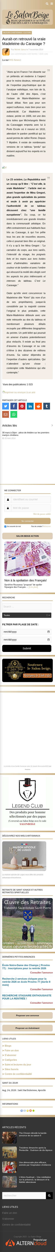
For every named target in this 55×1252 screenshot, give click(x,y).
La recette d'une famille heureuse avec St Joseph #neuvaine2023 (26, 766)
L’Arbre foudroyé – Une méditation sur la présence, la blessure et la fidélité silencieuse (35, 1179)
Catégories (11, 1060)
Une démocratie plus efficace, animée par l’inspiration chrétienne (35, 1163)
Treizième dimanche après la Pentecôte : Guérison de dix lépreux (35, 1149)
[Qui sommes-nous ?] (22, 1111)
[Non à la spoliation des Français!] (27, 575)
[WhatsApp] (13, 414)
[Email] (5, 414)
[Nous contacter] (24, 1111)
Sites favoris (11, 1069)
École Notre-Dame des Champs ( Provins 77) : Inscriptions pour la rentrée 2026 (26, 967)
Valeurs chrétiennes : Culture (17, 33)
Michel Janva (20, 49)
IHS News (14, 60)
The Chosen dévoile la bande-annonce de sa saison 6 (33, 1134)
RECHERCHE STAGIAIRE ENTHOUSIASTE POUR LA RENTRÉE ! (26, 997)
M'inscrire (47, 526)
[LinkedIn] (30, 406)
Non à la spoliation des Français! (25, 580)
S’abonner (10, 1055)
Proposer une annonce (27, 1015)
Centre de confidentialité (18, 1074)
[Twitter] (5, 406)
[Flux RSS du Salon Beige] (30, 1111)
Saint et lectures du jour (18, 1064)
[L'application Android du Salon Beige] (33, 1111)
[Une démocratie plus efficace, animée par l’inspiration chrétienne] (9, 1172)
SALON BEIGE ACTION (27, 536)
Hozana (27, 769)
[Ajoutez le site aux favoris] (27, 1111)
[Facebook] (13, 406)
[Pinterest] (22, 406)
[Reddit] (38, 406)
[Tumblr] (46, 406)
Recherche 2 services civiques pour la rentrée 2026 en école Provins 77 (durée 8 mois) (26, 981)
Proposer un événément (27, 1028)
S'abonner (8, 1218)
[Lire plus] (33, 587)
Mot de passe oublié (42, 514)
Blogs (8, 1046)
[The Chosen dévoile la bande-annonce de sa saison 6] (9, 1142)
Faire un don (12, 1050)
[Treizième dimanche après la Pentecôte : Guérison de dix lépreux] (9, 1157)
